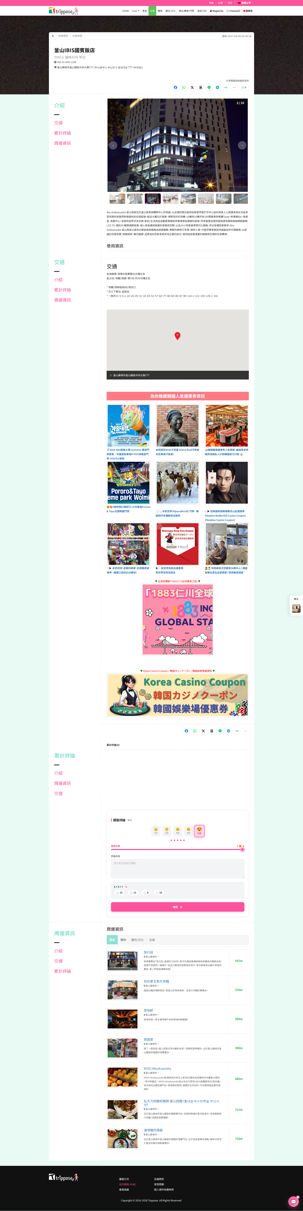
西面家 (148, 1039)
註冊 (220, 3)
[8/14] (241, 198)
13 (134, 892)
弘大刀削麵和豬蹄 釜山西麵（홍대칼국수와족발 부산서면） (181, 1103)
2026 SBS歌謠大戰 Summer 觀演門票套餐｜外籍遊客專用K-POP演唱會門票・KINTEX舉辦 (128, 454)
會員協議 (124, 1189)
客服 (211, 3)
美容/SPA (202, 10)
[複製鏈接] (225, 87)
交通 (58, 122)
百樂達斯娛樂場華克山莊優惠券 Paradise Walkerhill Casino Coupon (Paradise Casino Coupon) (225, 515)
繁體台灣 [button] (246, 3)
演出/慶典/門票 (186, 10)
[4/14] (170, 198)
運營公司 (124, 1179)
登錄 (230, 3)
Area (134, 10)
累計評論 (62, 132)
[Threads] (200, 87)
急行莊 (148, 952)
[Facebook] (175, 87)
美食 (144, 10)
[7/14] (224, 198)
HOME (125, 10)
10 (160, 892)
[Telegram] (217, 87)
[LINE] (209, 87)
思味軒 (148, 1010)
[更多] (234, 87)
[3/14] (153, 198)
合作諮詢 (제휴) (127, 1184)
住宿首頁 (63, 35)
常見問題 (159, 1184)
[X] (192, 87)
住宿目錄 (77, 35)
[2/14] (135, 198)
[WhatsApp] (183, 87)
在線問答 (159, 1179)
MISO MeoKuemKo (157, 1068)
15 (121, 892)
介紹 (58, 279)
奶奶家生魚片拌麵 (156, 981)
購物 (160, 10)
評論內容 (115, 856)
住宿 (152, 10)
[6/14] (206, 198)
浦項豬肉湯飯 (153, 1130)
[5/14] (188, 198)
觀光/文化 (171, 10)
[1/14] (117, 198)
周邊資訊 (62, 143)
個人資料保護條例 (164, 1189)
